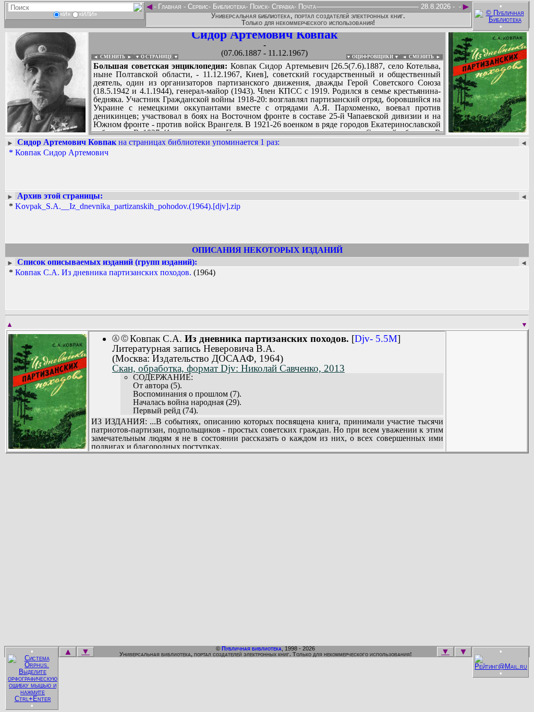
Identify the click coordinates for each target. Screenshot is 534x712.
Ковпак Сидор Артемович (61, 152)
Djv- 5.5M (376, 338)
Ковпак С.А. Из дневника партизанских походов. (103, 272)
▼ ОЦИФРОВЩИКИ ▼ (372, 56)
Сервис (197, 6)
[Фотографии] (46, 129)
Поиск (258, 6)
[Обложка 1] (47, 445)
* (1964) (112, 272)
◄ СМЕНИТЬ (108, 56)
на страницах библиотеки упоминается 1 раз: (148, 142)
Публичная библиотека (252, 648)
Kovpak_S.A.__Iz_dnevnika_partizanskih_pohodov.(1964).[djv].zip (127, 206)
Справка (282, 6)
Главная (170, 6)
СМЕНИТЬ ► (426, 56)
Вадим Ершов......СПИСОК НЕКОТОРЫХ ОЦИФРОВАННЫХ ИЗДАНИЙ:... (267, 132)
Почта (306, 6)
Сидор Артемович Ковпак (264, 34)
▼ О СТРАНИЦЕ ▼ (156, 56)
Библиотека (228, 6)
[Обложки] (487, 129)
